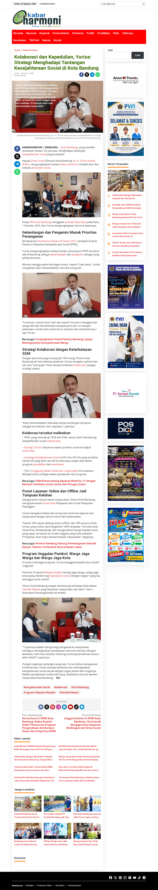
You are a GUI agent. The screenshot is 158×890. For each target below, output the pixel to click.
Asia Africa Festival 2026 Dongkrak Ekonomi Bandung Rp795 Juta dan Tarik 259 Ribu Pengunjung (79, 769)
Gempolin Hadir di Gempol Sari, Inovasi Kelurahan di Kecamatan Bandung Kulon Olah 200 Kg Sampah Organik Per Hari (128, 235)
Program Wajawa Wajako (39, 692)
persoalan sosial (40, 167)
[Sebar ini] (81, 74)
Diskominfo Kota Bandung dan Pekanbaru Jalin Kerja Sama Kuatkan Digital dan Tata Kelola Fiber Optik (34, 779)
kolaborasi (79, 365)
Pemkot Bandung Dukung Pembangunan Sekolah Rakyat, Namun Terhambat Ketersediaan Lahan (59, 545)
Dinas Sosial (38, 160)
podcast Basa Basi (75, 222)
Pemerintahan (20, 76)
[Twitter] (46, 706)
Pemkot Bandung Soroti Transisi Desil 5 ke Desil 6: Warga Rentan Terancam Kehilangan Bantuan (27, 816)
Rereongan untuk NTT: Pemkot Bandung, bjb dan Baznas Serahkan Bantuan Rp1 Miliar (57, 816)
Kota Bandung (69, 147)
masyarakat (53, 441)
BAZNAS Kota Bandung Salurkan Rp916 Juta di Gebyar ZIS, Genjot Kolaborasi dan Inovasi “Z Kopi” (79, 748)
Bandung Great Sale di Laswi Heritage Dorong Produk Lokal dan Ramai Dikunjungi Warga (26, 843)
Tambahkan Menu (47, 3)
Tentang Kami (74, 885)
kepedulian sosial (60, 575)
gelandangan (58, 254)
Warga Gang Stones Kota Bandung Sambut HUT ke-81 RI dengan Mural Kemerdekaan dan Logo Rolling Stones (79, 758)
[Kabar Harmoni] (36, 18)
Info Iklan (59, 885)
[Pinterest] (52, 706)
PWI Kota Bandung (40, 222)
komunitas (28, 450)
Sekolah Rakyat (31, 589)
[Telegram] (81, 706)
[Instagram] (58, 706)
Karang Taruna (33, 447)
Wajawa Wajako (53, 572)
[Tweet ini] (87, 74)
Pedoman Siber (44, 885)
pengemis (77, 254)
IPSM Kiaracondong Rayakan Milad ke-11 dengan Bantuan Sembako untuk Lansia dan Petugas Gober (59, 482)
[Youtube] (70, 706)
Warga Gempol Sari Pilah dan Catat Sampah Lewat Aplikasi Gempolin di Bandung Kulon (85, 843)
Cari (110, 50)
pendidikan (39, 464)
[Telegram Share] (92, 74)
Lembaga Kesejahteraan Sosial (42, 457)
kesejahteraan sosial (34, 154)
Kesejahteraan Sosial (37, 687)
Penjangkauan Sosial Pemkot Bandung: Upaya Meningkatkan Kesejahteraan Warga (57, 341)
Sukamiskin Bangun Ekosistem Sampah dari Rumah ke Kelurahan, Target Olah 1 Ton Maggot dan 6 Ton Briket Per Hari (33, 758)
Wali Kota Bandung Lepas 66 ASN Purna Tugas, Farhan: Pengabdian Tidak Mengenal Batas (87, 816)
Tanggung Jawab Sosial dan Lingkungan (54, 471)
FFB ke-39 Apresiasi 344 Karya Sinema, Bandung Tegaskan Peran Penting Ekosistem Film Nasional (56, 843)
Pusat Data (49, 503)
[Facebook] (40, 706)
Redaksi (30, 885)
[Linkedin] (64, 706)
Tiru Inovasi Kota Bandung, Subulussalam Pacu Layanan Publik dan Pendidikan (79, 779)
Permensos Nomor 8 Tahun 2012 (57, 241)
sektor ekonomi (69, 164)
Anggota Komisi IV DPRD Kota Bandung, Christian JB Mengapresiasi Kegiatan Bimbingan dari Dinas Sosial (82, 722)
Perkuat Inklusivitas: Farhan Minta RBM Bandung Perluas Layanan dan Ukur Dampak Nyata (33, 769)
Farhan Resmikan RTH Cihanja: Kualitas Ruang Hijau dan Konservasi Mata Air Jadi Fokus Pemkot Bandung (127, 254)
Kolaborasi (60, 687)
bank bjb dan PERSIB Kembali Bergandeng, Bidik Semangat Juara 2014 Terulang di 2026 (35, 748)
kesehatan (58, 464)
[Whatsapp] (97, 74)
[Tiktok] (76, 706)
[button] (143, 3)
